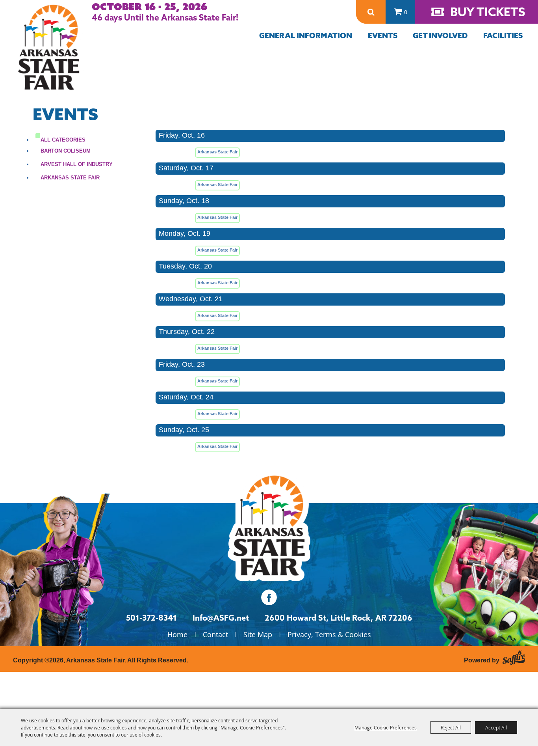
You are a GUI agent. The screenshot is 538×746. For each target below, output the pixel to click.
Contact (215, 634)
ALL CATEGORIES (63, 140)
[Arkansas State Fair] (48, 47)
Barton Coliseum (66, 151)
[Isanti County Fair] (269, 526)
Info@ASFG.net (221, 618)
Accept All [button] (496, 727)
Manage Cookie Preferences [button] (385, 727)
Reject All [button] (451, 727)
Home (177, 634)
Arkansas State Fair (70, 178)
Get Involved (440, 35)
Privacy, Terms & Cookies (329, 634)
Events (382, 35)
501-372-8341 (151, 618)
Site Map (257, 634)
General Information (305, 35)
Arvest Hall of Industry (77, 164)
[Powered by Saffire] (514, 656)
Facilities (503, 35)
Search (371, 12)
